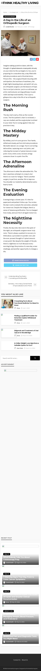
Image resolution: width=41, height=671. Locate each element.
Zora (18, 308)
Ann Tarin (20, 348)
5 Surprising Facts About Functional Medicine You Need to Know (26, 303)
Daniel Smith (10, 562)
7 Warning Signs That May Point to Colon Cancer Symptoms (18, 578)
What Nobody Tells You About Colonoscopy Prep (16, 558)
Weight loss (8, 611)
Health (6, 554)
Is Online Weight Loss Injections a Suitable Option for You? (26, 344)
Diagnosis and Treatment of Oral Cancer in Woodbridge (26, 332)
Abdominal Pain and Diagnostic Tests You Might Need (20, 637)
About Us (25, 660)
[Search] (38, 3)
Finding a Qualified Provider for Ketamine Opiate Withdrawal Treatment (25, 318)
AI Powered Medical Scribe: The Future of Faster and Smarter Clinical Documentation (20, 596)
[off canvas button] (2, 3)
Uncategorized (9, 16)
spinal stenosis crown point (21, 68)
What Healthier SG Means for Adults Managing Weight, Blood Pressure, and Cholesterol (19, 616)
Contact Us (16, 660)
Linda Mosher (10, 27)
